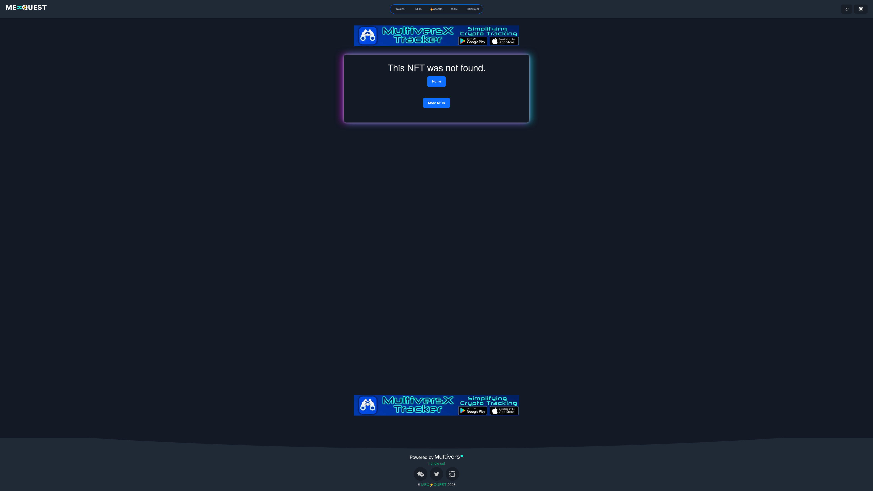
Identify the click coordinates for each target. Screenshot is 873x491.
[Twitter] (436, 474)
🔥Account (436, 9)
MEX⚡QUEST (434, 484)
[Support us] (846, 9)
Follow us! (436, 463)
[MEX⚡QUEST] (25, 8)
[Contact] (420, 474)
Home (436, 81)
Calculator (473, 9)
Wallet (455, 9)
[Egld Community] (452, 474)
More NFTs (436, 102)
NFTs (418, 9)
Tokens (400, 9)
